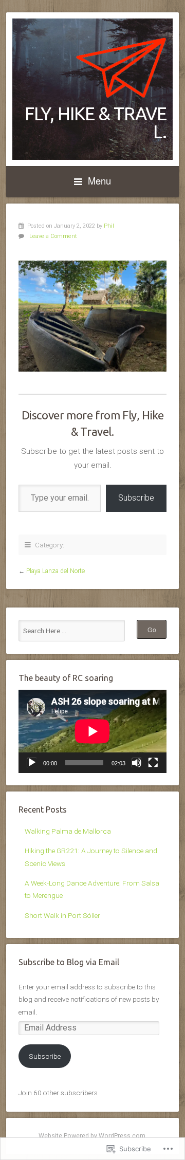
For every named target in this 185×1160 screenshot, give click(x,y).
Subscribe (136, 498)
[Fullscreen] (153, 763)
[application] (92, 731)
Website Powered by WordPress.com (92, 1135)
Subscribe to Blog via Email (68, 962)
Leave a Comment (53, 236)
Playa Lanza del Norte (55, 571)
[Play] (32, 763)
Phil (109, 226)
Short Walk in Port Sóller (62, 915)
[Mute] (137, 763)
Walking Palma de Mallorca (68, 831)
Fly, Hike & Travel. (95, 122)
